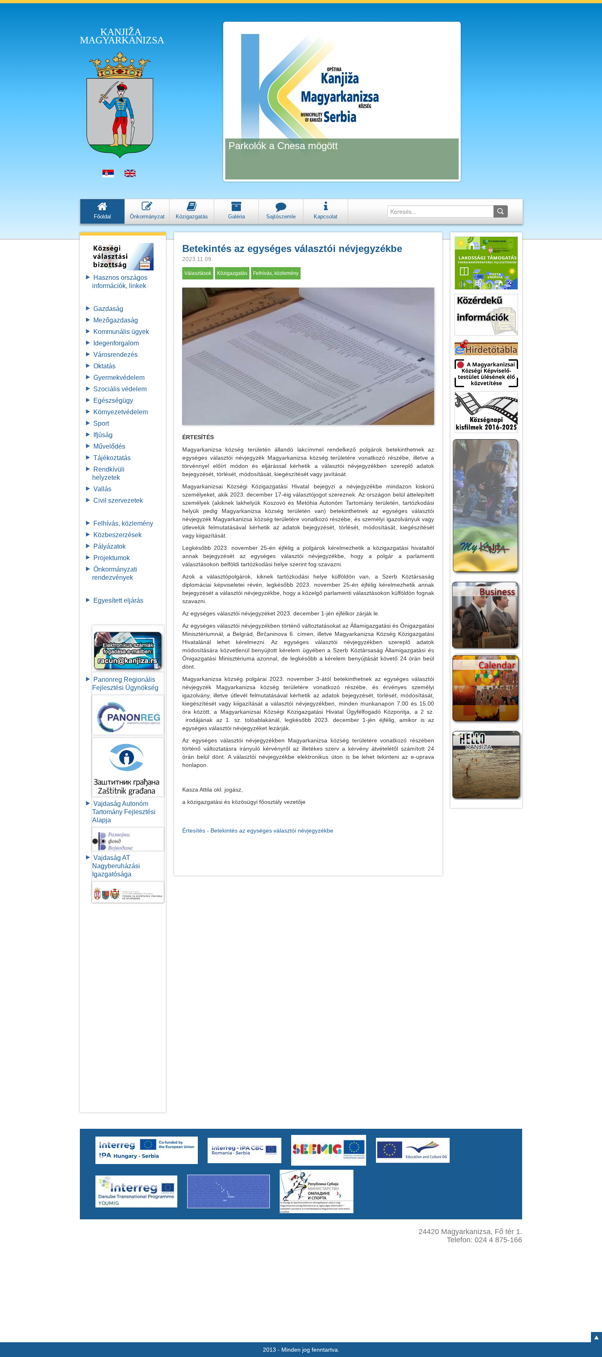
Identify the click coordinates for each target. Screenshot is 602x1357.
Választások (197, 273)
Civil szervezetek (118, 500)
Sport (101, 423)
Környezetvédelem (120, 411)
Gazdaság (108, 308)
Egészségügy (113, 400)
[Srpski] (108, 175)
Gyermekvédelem (119, 377)
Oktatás (104, 366)
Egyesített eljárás (118, 600)
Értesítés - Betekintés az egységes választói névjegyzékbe (257, 830)
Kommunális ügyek (121, 331)
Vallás (102, 489)
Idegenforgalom (116, 343)
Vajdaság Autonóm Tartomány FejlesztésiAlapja (124, 812)
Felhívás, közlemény (123, 523)
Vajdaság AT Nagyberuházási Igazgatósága (116, 866)
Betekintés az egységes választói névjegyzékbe (292, 248)
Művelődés (109, 446)
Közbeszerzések (117, 534)
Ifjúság (103, 434)
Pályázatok (109, 546)
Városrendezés (115, 354)
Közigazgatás (232, 273)
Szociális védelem (120, 389)
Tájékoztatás (112, 457)
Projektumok (111, 557)
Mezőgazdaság (115, 320)
